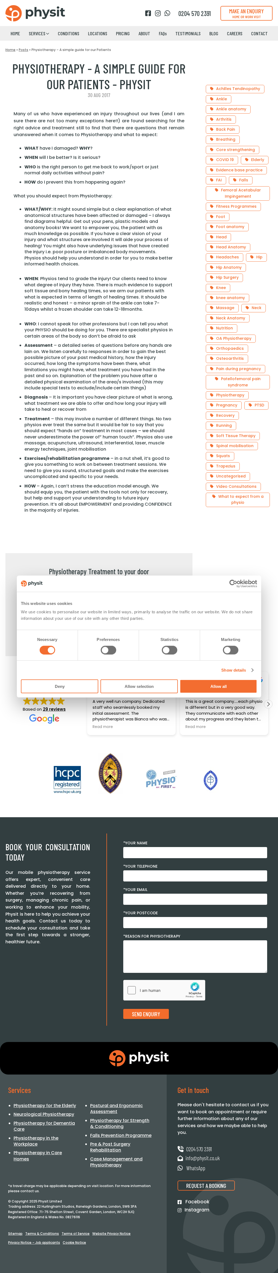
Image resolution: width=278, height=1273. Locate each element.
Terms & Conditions (42, 1233)
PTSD (259, 405)
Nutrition (224, 328)
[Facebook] (148, 13)
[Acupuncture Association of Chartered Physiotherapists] (210, 780)
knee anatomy (230, 297)
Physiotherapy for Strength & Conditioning (119, 1123)
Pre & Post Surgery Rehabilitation (110, 1147)
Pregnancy (226, 405)
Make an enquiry (246, 13)
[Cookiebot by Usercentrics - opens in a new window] (233, 583)
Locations (97, 33)
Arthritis (224, 119)
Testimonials (188, 33)
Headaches (227, 257)
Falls (243, 180)
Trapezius (225, 466)
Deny (60, 686)
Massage (225, 307)
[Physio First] (160, 779)
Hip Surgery (227, 277)
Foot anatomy (230, 226)
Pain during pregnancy (238, 368)
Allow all (218, 686)
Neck (256, 307)
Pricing (123, 33)
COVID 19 (225, 159)
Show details (233, 670)
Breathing (225, 139)
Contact (259, 33)
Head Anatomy (231, 247)
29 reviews (54, 709)
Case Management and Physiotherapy (116, 1162)
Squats (223, 455)
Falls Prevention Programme (120, 1135)
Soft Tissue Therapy (235, 435)
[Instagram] (158, 13)
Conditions (68, 33)
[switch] (108, 650)
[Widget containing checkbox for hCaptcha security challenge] (164, 990)
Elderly (257, 159)
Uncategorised (231, 476)
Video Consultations (236, 486)
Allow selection (139, 686)
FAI (219, 180)
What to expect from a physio (241, 499)
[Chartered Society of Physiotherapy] (110, 773)
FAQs (163, 33)
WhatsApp (195, 1168)
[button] (268, 704)
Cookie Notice (74, 1242)
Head (221, 237)
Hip (259, 257)
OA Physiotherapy (233, 338)
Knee (221, 287)
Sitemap (15, 1233)
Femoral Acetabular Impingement (241, 193)
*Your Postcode (140, 913)
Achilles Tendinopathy (238, 88)
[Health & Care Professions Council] (67, 780)
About (144, 33)
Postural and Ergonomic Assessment (116, 1108)
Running (224, 425)
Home (15, 33)
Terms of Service (76, 1233)
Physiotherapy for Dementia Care (44, 1126)
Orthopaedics (230, 348)
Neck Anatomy (230, 318)
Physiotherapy (230, 395)
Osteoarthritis (230, 358)
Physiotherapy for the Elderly (45, 1105)
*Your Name (135, 843)
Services (37, 33)
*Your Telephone (140, 866)
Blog (213, 33)
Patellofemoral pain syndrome (241, 381)
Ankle (221, 99)
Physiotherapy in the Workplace (36, 1141)
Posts (23, 49)
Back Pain (225, 129)
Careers (234, 33)
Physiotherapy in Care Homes (38, 1156)
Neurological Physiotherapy (44, 1114)
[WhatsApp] (167, 13)
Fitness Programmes (236, 206)
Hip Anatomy (229, 267)
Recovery (225, 415)
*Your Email (135, 889)
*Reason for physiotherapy (151, 936)
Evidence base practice (239, 170)
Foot (220, 216)
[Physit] (35, 13)
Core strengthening (235, 149)
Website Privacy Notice (111, 1233)
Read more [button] (103, 726)
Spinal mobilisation (235, 445)
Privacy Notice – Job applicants (34, 1242)
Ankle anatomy (231, 109)
